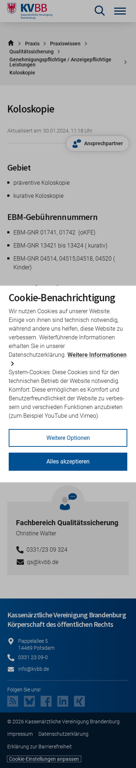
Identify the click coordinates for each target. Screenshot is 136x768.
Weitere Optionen (68, 437)
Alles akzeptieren (68, 461)
